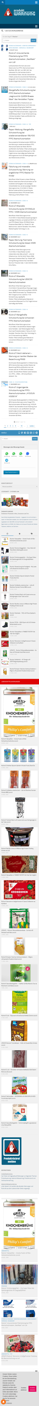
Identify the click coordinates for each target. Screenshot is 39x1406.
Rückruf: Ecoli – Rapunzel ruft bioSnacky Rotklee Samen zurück (19, 1015)
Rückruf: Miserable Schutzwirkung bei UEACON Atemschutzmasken (20, 279)
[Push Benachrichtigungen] (3, 1401)
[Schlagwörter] (32, 534)
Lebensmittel (5, 1251)
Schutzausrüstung (21, 382)
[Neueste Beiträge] (7, 534)
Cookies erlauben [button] (32, 1389)
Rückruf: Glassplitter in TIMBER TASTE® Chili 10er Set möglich (18, 875)
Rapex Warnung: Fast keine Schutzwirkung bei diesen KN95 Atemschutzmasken (22, 243)
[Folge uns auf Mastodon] (22, 433)
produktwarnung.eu (7, 1174)
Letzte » (32, 426)
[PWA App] (19, 433)
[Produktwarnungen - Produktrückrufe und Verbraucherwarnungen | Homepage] (19, 12)
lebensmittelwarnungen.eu (9, 1184)
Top (30, 124)
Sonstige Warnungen (29, 45)
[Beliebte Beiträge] (19, 534)
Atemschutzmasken (15, 45)
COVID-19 (25, 87)
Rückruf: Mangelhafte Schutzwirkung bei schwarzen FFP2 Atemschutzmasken (21, 318)
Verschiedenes (13, 48)
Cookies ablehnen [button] (24, 1389)
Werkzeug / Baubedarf (26, 48)
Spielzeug (4, 1286)
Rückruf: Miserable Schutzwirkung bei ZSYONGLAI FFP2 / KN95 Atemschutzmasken (23, 209)
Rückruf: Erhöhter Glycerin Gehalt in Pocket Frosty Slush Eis (18, 765)
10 (21, 426)
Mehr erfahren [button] (7, 1403)
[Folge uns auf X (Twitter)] (28, 433)
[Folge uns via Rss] (31, 433)
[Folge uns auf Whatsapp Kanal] (34, 433)
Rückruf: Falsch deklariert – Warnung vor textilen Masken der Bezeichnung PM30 (23, 356)
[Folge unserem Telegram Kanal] (36, 433)
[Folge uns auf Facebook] (25, 433)
